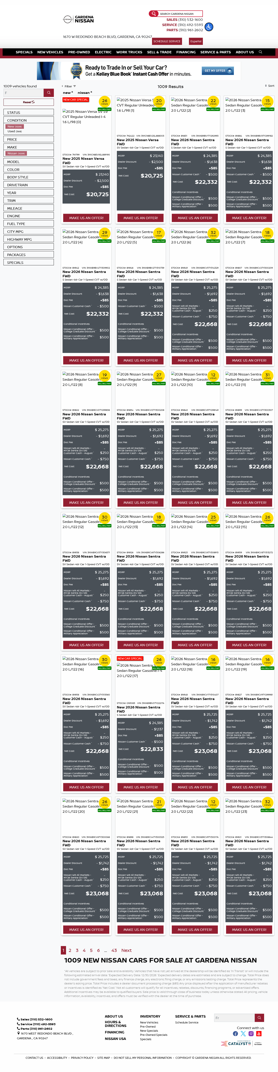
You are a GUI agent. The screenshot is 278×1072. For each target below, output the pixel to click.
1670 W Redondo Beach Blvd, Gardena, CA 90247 (107, 36)
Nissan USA (115, 1039)
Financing (114, 1032)
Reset (27, 102)
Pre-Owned (148, 1026)
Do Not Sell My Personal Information (143, 1058)
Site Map (104, 1058)
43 (114, 950)
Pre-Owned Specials (153, 1035)
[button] (209, 27)
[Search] (49, 93)
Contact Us (35, 1058)
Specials (145, 1039)
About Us (114, 1016)
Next (126, 950)
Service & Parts (190, 1016)
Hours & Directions (115, 1024)
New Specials (149, 1031)
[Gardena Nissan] (79, 18)
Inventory (150, 1016)
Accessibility (57, 1058)
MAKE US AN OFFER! (86, 217)
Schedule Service (167, 41)
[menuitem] (29, 126)
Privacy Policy (82, 1058)
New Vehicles (149, 1022)
